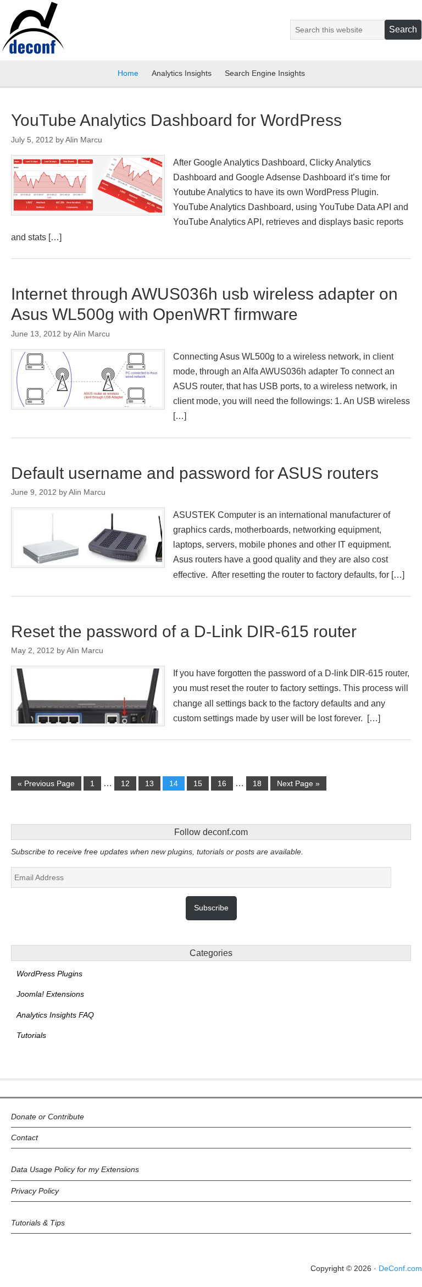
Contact (24, 1137)
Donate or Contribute (47, 1116)
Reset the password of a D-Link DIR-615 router (184, 631)
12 (125, 783)
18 (257, 783)
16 (222, 783)
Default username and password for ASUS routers (195, 473)
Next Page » (298, 783)
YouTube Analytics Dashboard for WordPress (176, 120)
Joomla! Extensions (50, 994)
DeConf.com (400, 1268)
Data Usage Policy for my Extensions (75, 1169)
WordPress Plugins (49, 973)
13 (149, 783)
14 (173, 783)
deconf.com (32, 34)
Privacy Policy (35, 1190)
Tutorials (31, 1035)
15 (197, 783)
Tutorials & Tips (38, 1222)
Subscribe (211, 907)
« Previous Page (46, 783)
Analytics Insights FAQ (55, 1014)
